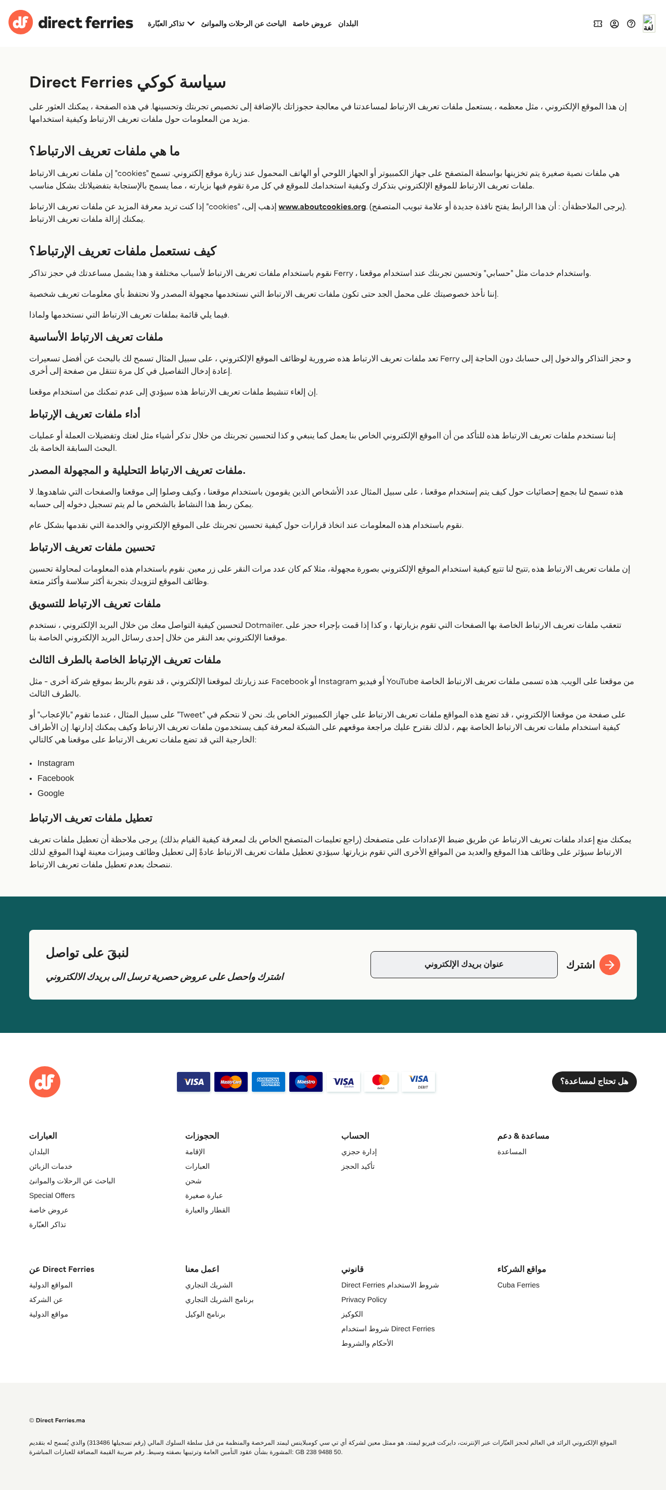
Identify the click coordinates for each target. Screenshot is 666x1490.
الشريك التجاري (209, 1285)
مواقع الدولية (48, 1314)
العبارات (197, 1166)
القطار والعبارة (207, 1210)
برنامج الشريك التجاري (219, 1299)
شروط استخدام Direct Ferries (388, 1328)
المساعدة (512, 1151)
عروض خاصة (312, 23)
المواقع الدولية (51, 1285)
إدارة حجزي (359, 1151)
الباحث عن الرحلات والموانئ (243, 23)
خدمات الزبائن (50, 1166)
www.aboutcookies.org (322, 207)
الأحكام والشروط (367, 1343)
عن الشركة (46, 1299)
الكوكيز (352, 1314)
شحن (193, 1181)
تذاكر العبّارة (47, 1224)
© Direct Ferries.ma (57, 1420)
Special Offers (52, 1195)
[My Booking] (598, 23)
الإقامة (195, 1151)
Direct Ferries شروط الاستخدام (390, 1285)
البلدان (348, 23)
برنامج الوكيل (205, 1314)
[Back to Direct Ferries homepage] (70, 23)
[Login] (614, 23)
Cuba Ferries (518, 1285)
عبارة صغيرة (204, 1195)
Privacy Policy (364, 1299)
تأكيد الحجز (358, 1166)
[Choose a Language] (649, 23)
